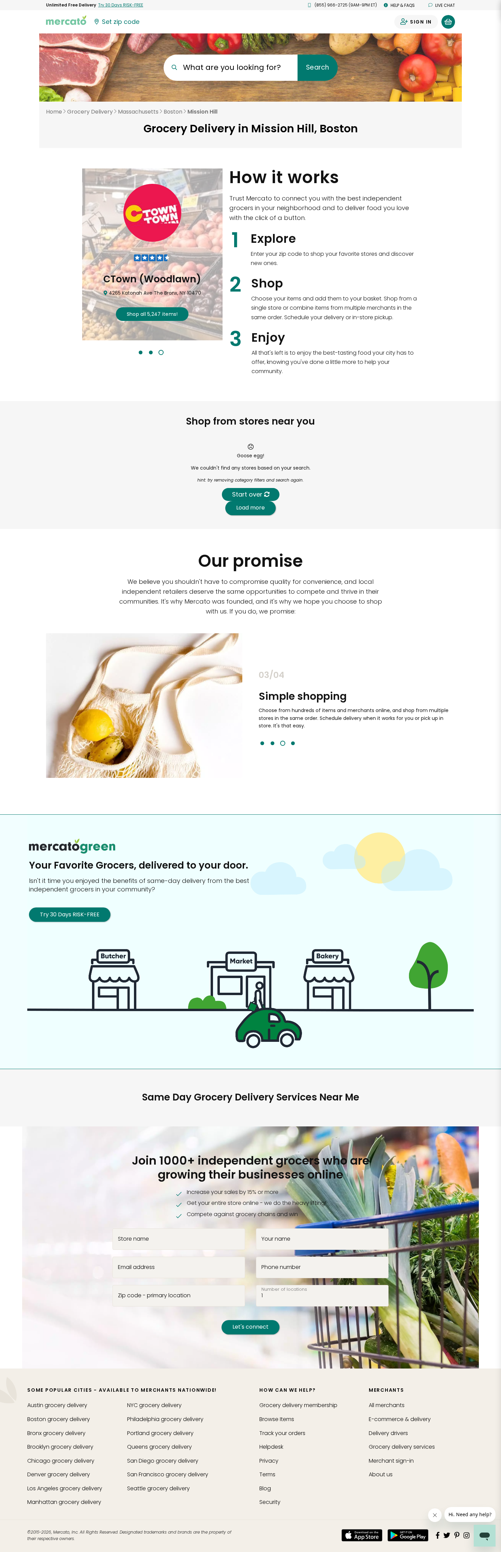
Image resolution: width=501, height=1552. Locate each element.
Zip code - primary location (154, 1295)
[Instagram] (467, 1535)
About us (381, 1474)
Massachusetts (138, 112)
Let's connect (250, 1327)
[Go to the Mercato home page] (66, 20)
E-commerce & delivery (400, 1419)
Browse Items (276, 1419)
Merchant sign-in (391, 1461)
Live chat (445, 5)
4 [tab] (293, 743)
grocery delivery (57, 1405)
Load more (250, 508)
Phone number (281, 1267)
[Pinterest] (456, 1535)
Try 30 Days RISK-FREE (70, 914)
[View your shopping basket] (448, 22)
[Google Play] (408, 1535)
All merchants (387, 1405)
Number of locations (284, 1289)
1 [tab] (140, 352)
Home (54, 112)
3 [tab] (161, 352)
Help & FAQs (403, 5)
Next (460, 708)
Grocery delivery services (402, 1447)
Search (317, 67)
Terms (267, 1474)
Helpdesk (271, 1447)
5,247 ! (152, 314)
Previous (253, 708)
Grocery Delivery (90, 112)
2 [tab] (151, 352)
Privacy (268, 1461)
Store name (133, 1239)
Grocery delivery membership (298, 1405)
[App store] (361, 1535)
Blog (265, 1488)
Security (269, 1502)
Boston (173, 112)
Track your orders (282, 1433)
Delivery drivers (388, 1433)
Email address (136, 1267)
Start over (248, 494)
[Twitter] (446, 1535)
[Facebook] (437, 1535)
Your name (275, 1239)
